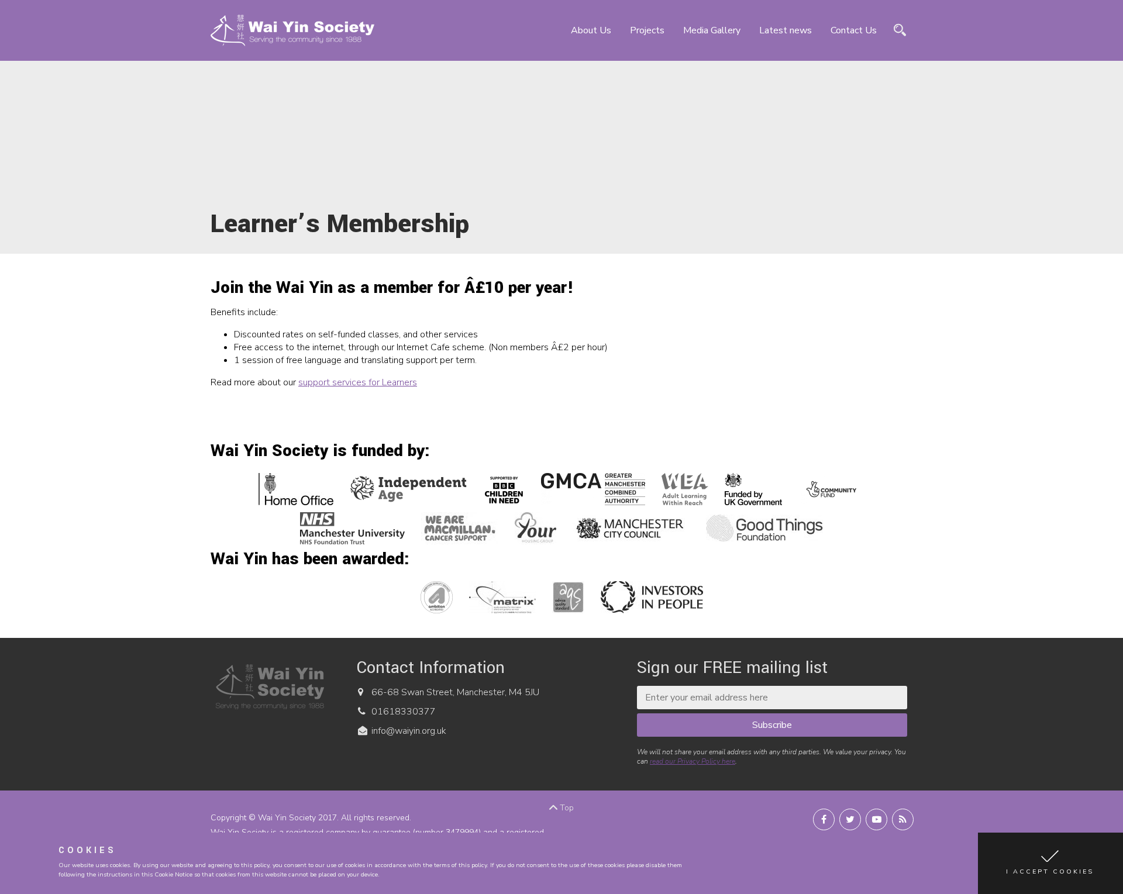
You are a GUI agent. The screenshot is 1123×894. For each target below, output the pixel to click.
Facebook (824, 819)
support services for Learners (357, 382)
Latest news (785, 30)
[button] (1050, 863)
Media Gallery (711, 30)
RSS (903, 819)
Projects (647, 30)
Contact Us (854, 30)
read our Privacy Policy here (692, 761)
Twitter (850, 819)
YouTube (876, 819)
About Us (591, 30)
